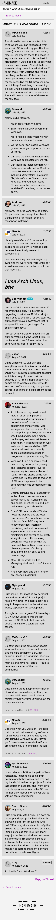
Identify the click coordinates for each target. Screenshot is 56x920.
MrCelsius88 (19, 32)
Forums (5, 9)
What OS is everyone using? (26, 9)
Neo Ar (16, 231)
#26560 (47, 637)
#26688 (46, 806)
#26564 (46, 720)
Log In (46, 3)
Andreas (17, 202)
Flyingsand (18, 585)
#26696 (46, 862)
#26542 (47, 109)
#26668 (46, 763)
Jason (15, 354)
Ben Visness (19, 298)
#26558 (47, 585)
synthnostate (20, 763)
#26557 (47, 403)
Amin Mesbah (20, 403)
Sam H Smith (19, 806)
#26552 (47, 298)
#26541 (47, 32)
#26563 (47, 679)
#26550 (47, 231)
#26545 (47, 202)
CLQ (14, 862)
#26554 (47, 354)
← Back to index (11, 15)
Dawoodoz (18, 109)
